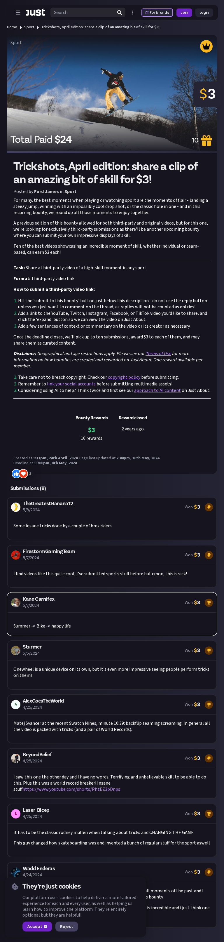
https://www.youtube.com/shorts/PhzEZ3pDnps (71, 789)
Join (184, 12)
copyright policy (124, 377)
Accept (34, 926)
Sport (29, 27)
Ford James (46, 191)
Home (12, 27)
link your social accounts (71, 384)
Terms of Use (158, 353)
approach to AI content (157, 390)
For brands (159, 12)
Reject (66, 926)
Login (204, 12)
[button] (112, 518)
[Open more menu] (132, 12)
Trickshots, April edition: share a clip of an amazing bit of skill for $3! (100, 27)
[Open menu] (18, 12)
